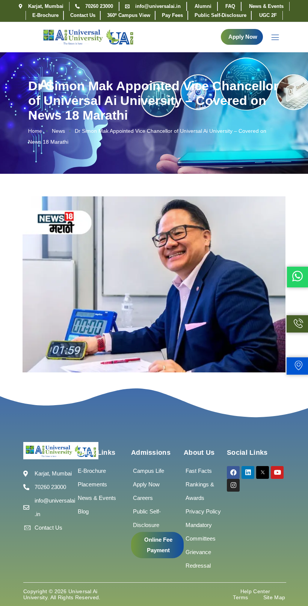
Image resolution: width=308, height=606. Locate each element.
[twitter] (262, 472)
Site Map (274, 597)
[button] (242, 37)
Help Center (255, 591)
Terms (240, 597)
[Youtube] (277, 472)
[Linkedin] (248, 472)
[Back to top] (291, 577)
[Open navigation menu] (271, 37)
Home (35, 131)
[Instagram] (233, 485)
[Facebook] (233, 472)
